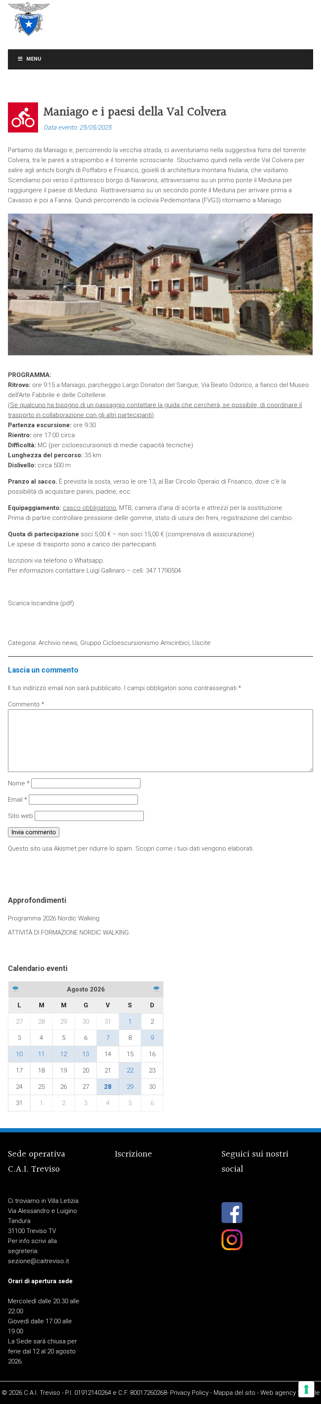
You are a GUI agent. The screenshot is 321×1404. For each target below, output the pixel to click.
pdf (67, 603)
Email (17, 799)
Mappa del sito (234, 1392)
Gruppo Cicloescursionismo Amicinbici (134, 643)
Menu (33, 59)
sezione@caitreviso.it (38, 1261)
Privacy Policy (189, 1392)
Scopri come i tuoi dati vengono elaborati (193, 848)
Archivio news (57, 643)
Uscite (201, 643)
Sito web (20, 816)
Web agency (278, 1392)
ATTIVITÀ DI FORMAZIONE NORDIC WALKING (68, 932)
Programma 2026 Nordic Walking (53, 918)
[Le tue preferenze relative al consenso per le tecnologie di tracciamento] (306, 1389)
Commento (26, 704)
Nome (19, 783)
